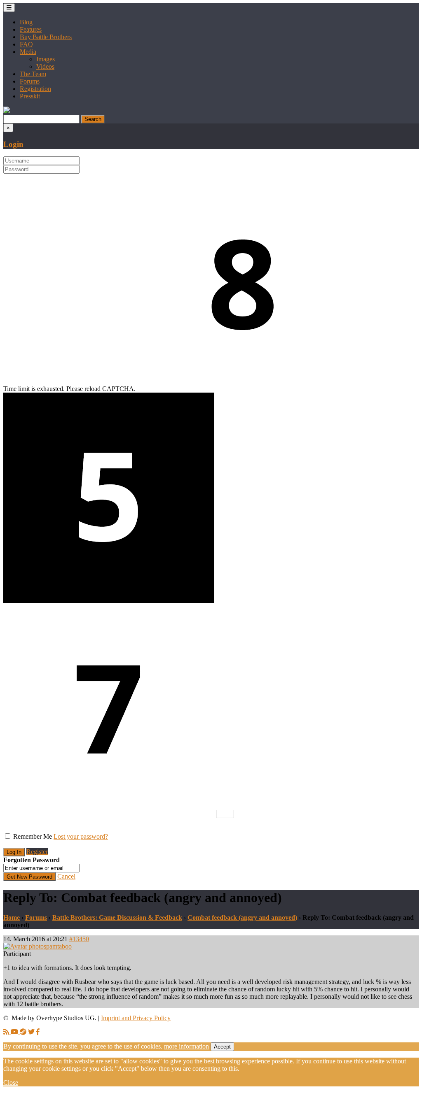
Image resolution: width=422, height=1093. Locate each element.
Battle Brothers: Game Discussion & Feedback (117, 917)
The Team (33, 73)
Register (37, 851)
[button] (6, 110)
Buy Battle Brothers (46, 36)
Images (45, 59)
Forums (30, 81)
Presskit (30, 96)
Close (10, 1082)
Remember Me (32, 836)
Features (31, 29)
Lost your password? (81, 836)
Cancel (66, 876)
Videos (45, 66)
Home (11, 917)
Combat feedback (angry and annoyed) (242, 917)
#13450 (79, 938)
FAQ (26, 44)
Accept (222, 1047)
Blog (26, 22)
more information (186, 1046)
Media (28, 51)
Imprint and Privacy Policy (136, 1017)
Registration (35, 88)
